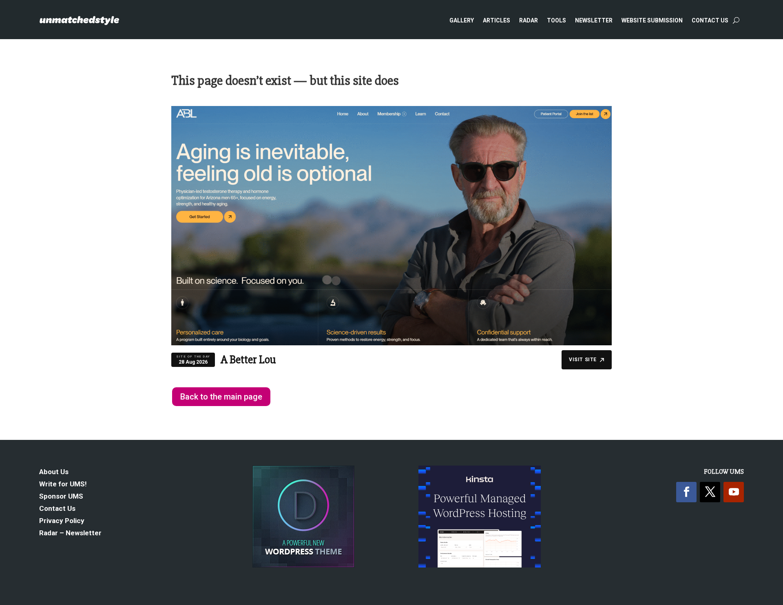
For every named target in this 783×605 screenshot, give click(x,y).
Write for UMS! (63, 484)
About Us (54, 472)
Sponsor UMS (61, 496)
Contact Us (710, 20)
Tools (556, 20)
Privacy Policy (61, 521)
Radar (528, 20)
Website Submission (652, 20)
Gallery (461, 20)
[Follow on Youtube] (733, 492)
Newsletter (594, 20)
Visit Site (583, 359)
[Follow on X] (710, 492)
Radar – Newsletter (70, 533)
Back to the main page (221, 397)
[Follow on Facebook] (686, 492)
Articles (496, 20)
